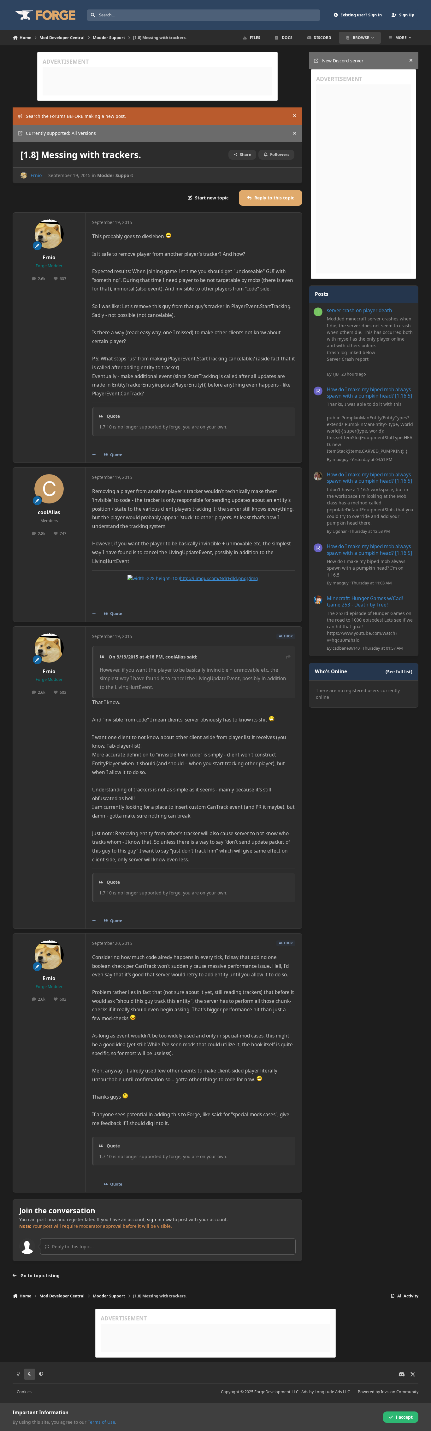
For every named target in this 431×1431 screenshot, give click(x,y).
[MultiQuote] (94, 455)
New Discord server (342, 61)
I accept (404, 1417)
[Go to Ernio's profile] (24, 175)
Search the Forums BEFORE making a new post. (76, 116)
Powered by (388, 1391)
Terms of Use (101, 1422)
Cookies (24, 1391)
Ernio (36, 175)
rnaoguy (341, 459)
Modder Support (115, 175)
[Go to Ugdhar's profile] (318, 476)
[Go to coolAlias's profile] (49, 489)
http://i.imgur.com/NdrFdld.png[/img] (220, 578)
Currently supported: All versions (61, 133)
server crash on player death (359, 310)
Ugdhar (340, 531)
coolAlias (49, 512)
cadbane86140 (346, 648)
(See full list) (399, 672)
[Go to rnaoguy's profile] (318, 391)
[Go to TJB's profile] (318, 311)
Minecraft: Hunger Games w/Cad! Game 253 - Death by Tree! (365, 601)
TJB (336, 374)
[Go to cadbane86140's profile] (318, 599)
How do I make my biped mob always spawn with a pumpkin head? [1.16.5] (369, 392)
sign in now (159, 1219)
